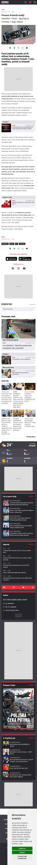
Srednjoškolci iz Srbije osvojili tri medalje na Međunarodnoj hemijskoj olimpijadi (18, 533)
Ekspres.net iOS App (11, 259)
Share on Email (27, 48)
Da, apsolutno (10, 603)
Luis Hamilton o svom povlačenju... (18, 358)
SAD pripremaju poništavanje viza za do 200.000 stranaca (18, 565)
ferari (11, 244)
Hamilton (5, 244)
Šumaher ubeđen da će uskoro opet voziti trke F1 (18, 202)
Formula (22, 244)
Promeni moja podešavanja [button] (22, 857)
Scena (7, 828)
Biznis (7, 824)
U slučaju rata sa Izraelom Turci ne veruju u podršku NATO (18, 550)
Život (7, 833)
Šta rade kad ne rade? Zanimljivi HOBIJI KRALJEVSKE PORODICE (18, 775)
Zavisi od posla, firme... (13, 610)
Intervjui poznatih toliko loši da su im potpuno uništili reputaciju (18, 558)
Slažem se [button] (22, 848)
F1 (16, 244)
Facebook (12, 268)
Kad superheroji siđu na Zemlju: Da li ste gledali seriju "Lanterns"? (18, 578)
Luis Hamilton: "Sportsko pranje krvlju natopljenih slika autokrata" (18, 335)
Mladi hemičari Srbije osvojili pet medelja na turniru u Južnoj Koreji (18, 510)
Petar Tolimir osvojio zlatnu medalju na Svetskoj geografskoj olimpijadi (18, 518)
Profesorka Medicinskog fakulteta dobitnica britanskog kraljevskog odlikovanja (18, 503)
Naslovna (7, 820)
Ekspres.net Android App (25, 259)
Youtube (24, 268)
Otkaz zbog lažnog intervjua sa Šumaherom (18, 372)
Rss (33, 587)
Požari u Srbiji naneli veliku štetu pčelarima (18, 572)
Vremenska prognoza (18, 445)
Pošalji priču (30, 2)
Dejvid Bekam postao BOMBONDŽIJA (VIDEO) (18, 744)
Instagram (18, 268)
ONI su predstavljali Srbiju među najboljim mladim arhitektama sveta (18, 526)
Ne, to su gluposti (11, 607)
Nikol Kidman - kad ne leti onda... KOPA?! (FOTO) (18, 752)
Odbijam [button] (22, 852)
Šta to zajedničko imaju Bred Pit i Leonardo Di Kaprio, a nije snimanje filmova (18, 759)
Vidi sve (31, 496)
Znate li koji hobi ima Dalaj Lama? (18, 767)
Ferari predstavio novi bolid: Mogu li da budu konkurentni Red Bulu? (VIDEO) (18, 126)
